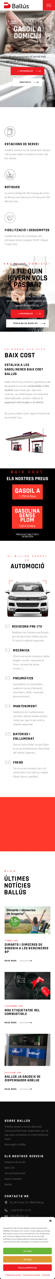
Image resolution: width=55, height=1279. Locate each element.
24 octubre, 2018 (13, 1073)
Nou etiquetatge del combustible (22, 1012)
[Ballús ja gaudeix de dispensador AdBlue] (27, 1050)
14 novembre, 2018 (14, 1006)
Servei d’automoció (15, 1173)
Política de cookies (13, 1275)
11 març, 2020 (11, 941)
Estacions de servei (15, 1162)
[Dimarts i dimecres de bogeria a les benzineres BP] (27, 920)
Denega (27, 1259)
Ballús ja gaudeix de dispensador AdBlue (23, 1078)
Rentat (8, 1184)
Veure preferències (27, 1267)
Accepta (27, 1251)
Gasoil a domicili (13, 1178)
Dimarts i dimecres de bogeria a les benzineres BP (26, 948)
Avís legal (46, 1275)
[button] (50, 1220)
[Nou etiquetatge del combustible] (27, 985)
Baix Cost (10, 1167)
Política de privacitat (31, 1275)
